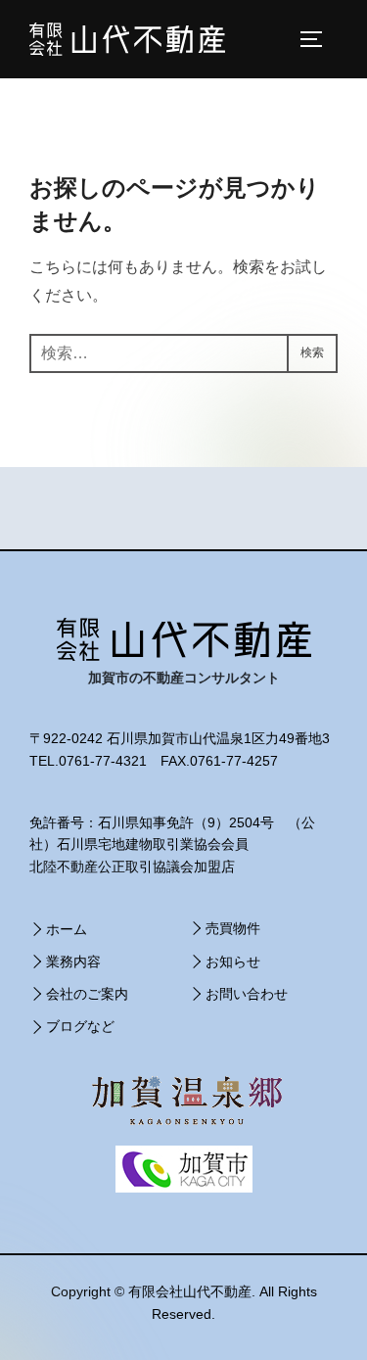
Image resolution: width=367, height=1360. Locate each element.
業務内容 (73, 961)
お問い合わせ (247, 994)
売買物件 (233, 928)
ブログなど (80, 1026)
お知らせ (233, 961)
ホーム (66, 929)
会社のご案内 (87, 994)
